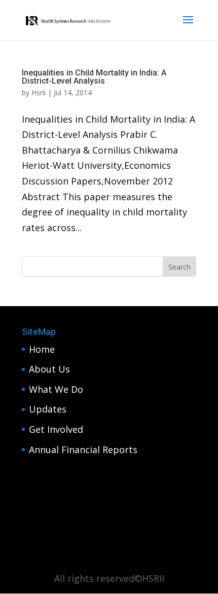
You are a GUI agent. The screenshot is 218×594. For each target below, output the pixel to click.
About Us (49, 369)
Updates (47, 409)
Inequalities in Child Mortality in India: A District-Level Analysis (94, 77)
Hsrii (38, 92)
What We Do (56, 389)
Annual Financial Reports (83, 449)
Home (42, 349)
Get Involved (56, 429)
